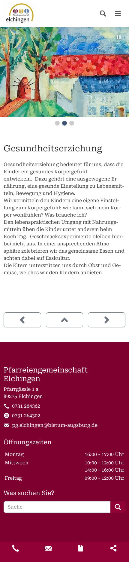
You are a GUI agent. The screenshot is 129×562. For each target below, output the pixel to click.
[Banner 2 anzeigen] (64, 123)
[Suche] (103, 13)
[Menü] (117, 13)
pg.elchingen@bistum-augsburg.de (55, 425)
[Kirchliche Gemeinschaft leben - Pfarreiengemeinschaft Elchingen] (64, 319)
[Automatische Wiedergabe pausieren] (118, 37)
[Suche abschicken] (117, 507)
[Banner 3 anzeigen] (71, 123)
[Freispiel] (22, 319)
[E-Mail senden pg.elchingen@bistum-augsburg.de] (48, 548)
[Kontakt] (80, 548)
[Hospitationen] (106, 319)
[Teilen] (113, 548)
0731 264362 (26, 406)
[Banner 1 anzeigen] (57, 123)
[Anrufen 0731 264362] (15, 548)
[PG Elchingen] (20, 13)
